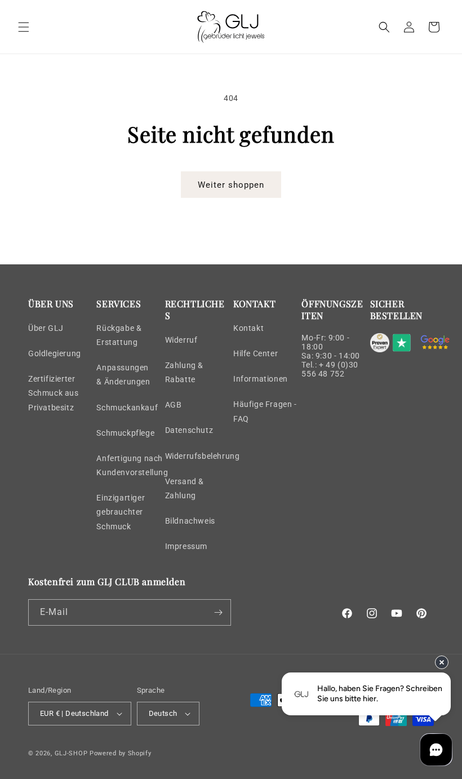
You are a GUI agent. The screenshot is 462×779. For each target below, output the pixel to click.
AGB (173, 404)
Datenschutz (189, 430)
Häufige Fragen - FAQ (265, 411)
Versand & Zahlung (184, 488)
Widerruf (181, 339)
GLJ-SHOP (71, 753)
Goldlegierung (54, 353)
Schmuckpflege (125, 432)
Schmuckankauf (127, 407)
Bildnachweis (190, 520)
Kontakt (248, 328)
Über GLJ (46, 328)
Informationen (260, 378)
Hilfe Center (255, 353)
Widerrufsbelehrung (202, 456)
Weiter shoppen (231, 185)
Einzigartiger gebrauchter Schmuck (120, 511)
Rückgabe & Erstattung (118, 335)
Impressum (186, 546)
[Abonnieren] (218, 612)
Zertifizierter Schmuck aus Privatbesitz (53, 392)
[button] (23, 27)
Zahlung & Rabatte (184, 372)
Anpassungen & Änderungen (123, 374)
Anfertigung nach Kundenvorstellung (132, 465)
